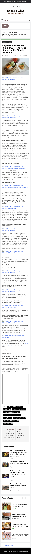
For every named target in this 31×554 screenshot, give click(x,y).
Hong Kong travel (8, 423)
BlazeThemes (24, 551)
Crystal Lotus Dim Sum (19, 409)
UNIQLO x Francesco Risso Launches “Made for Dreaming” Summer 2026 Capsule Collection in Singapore (14, 1)
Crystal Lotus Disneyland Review (12, 415)
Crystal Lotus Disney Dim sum (11, 412)
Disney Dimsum (7, 418)
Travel (14, 528)
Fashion (14, 508)
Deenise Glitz (15, 10)
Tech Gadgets (15, 518)
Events (5, 42)
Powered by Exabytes (8, 551)
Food (10, 42)
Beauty (14, 538)
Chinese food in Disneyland (15, 406)
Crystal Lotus (7, 409)
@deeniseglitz (9, 545)
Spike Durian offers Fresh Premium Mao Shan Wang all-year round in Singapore (19, 452)
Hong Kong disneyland (20, 418)
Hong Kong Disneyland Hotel (11, 420)
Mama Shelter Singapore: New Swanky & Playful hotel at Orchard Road (20, 526)
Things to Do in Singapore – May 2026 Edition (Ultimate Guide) (18, 485)
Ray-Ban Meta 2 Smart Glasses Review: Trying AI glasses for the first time (19, 516)
